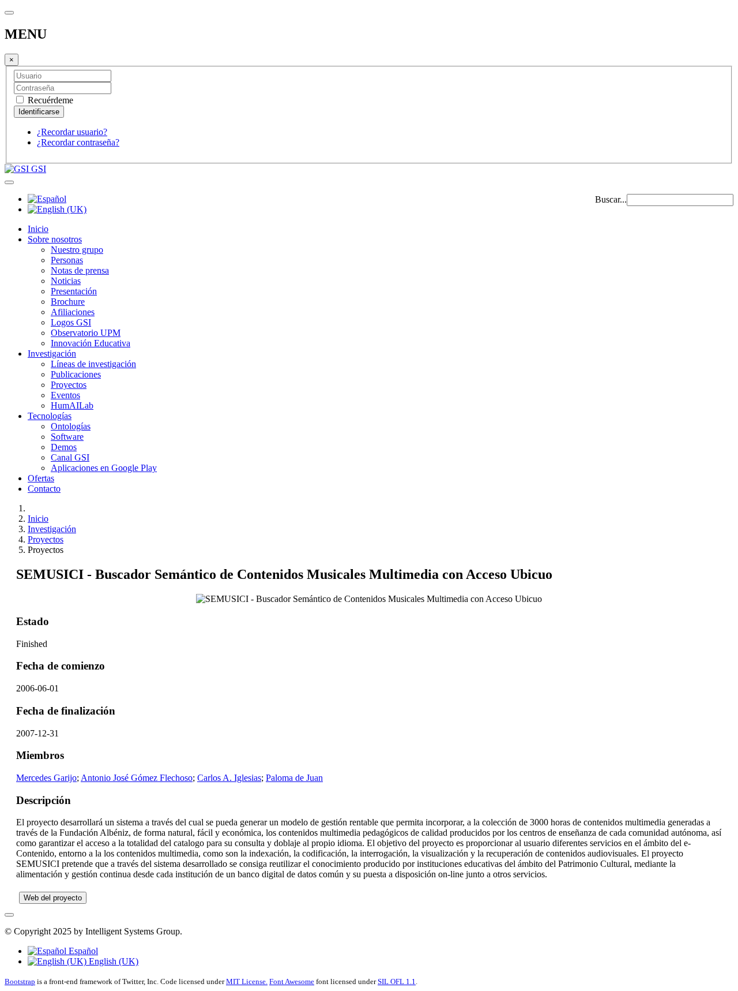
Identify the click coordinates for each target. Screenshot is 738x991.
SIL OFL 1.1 (397, 981)
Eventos (65, 395)
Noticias (66, 281)
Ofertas (41, 478)
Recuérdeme (49, 100)
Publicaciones (76, 374)
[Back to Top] (9, 915)
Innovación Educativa (90, 343)
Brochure (68, 301)
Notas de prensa (80, 270)
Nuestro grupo (77, 250)
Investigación (52, 353)
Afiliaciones (73, 312)
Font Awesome (291, 981)
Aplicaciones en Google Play (104, 468)
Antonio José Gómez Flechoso (137, 778)
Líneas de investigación (93, 364)
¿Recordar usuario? (72, 132)
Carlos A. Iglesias (229, 778)
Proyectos (68, 385)
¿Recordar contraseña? (78, 142)
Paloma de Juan (294, 778)
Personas (67, 260)
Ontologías (71, 426)
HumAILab (72, 405)
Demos (64, 447)
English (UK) (112, 961)
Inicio (38, 229)
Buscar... (611, 199)
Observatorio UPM (86, 333)
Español (82, 951)
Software (67, 437)
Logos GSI (71, 322)
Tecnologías (49, 416)
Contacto (44, 488)
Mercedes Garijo (46, 778)
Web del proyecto (53, 897)
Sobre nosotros (55, 239)
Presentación (74, 291)
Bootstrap (20, 981)
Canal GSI (70, 457)
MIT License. (247, 981)
